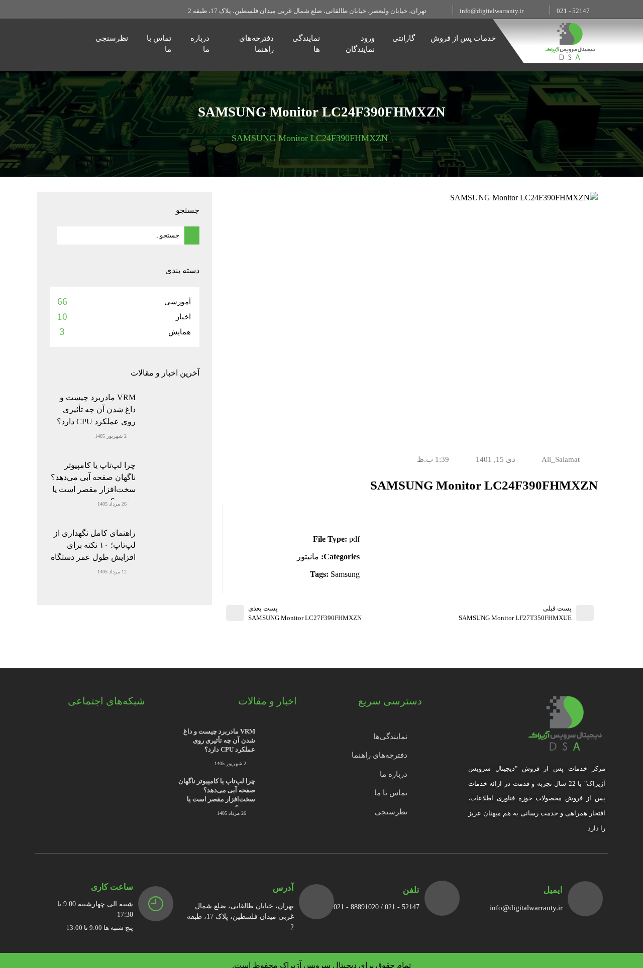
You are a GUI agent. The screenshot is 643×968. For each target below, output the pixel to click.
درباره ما (199, 44)
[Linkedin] (43, 10)
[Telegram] (64, 10)
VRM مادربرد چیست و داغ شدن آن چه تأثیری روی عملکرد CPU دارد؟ (96, 409)
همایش (179, 332)
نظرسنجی (111, 38)
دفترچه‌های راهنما (256, 44)
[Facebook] (105, 10)
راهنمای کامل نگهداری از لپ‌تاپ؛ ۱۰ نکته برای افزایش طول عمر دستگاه (93, 545)
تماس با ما (159, 44)
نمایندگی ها (306, 44)
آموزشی (177, 302)
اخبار (183, 317)
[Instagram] (84, 10)
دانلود (342, 512)
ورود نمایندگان (360, 44)
